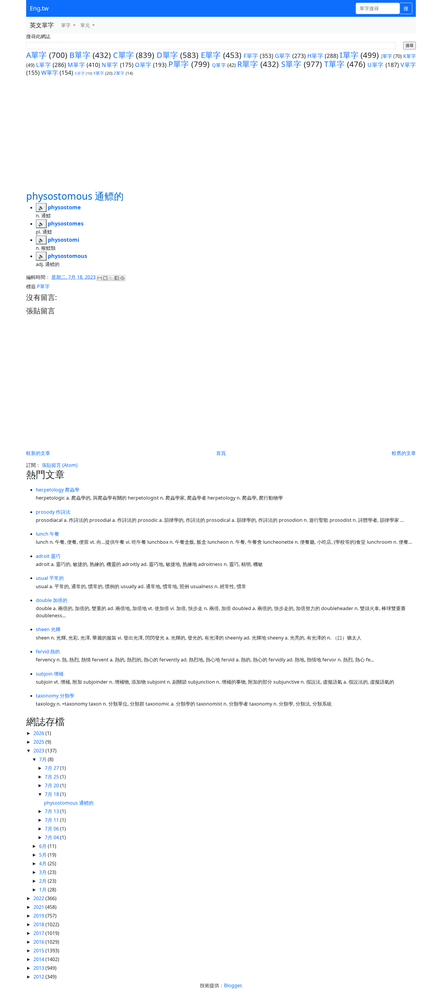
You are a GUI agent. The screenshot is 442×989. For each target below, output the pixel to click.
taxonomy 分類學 (55, 695)
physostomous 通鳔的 (69, 803)
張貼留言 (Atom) (60, 465)
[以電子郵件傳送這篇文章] (100, 278)
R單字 (247, 64)
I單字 (349, 55)
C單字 (123, 55)
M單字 (76, 65)
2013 (39, 968)
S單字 (291, 64)
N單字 (110, 65)
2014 (39, 959)
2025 (39, 742)
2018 (39, 924)
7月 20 (52, 785)
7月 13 (52, 811)
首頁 (221, 453)
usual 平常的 (50, 578)
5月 (43, 854)
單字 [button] (66, 25)
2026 (39, 733)
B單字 (80, 55)
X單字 (80, 73)
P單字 (178, 64)
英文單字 (42, 25)
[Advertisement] (221, 133)
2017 (39, 933)
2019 (39, 915)
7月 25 (52, 776)
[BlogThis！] (105, 278)
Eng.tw (39, 8)
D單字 (167, 55)
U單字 (375, 65)
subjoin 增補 (49, 673)
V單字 (408, 65)
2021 (39, 907)
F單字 (251, 56)
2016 (39, 942)
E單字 (211, 55)
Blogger (232, 985)
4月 (43, 863)
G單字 (283, 56)
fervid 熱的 (48, 651)
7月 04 (52, 837)
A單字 (36, 55)
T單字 (334, 64)
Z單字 (119, 73)
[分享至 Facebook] (117, 278)
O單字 (143, 65)
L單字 (43, 65)
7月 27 (52, 768)
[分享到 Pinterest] (122, 278)
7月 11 (52, 820)
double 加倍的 (51, 600)
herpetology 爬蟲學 (57, 489)
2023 (39, 750)
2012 (39, 976)
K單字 (409, 56)
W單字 (49, 72)
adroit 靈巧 (48, 556)
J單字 (386, 56)
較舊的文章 (404, 453)
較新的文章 (38, 453)
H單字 (315, 56)
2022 (39, 898)
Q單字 (219, 65)
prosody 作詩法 (53, 512)
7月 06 (52, 828)
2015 (39, 950)
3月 (43, 872)
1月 (43, 889)
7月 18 (52, 794)
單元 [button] (85, 25)
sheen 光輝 (48, 629)
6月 (43, 846)
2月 (43, 881)
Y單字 (98, 73)
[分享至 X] (111, 278)
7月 (43, 759)
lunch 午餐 (47, 534)
